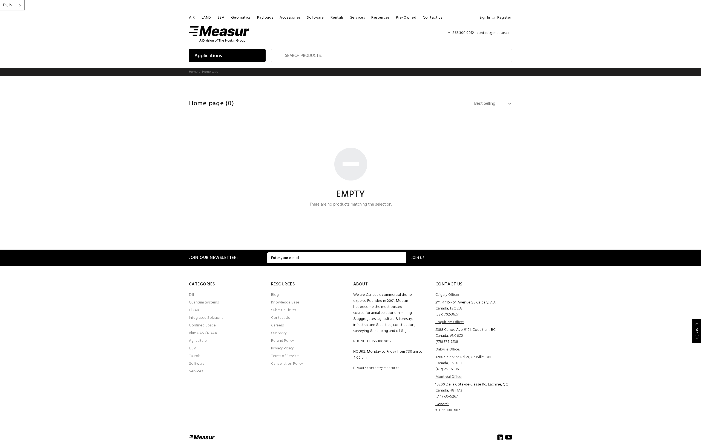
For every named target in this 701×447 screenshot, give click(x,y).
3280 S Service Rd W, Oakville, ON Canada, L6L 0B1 (463, 360)
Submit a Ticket (283, 310)
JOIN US (418, 258)
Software (197, 364)
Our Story (279, 333)
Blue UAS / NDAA (203, 333)
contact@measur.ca (383, 368)
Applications (208, 56)
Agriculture (198, 341)
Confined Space (202, 325)
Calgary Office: (447, 295)
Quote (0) (697, 331)
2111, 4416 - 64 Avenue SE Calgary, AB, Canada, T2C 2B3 (465, 305)
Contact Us (280, 318)
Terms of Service (285, 356)
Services (196, 371)
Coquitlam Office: (449, 322)
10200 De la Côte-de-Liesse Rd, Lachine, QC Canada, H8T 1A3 (471, 387)
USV (192, 348)
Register (504, 17)
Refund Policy (282, 341)
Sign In (484, 17)
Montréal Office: (448, 377)
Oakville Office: (447, 349)
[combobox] (12, 5)
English (8, 5)
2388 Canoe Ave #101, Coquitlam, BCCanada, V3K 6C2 (465, 333)
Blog (275, 295)
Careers (277, 325)
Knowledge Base (285, 302)
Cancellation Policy (287, 364)
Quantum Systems (204, 302)
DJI (191, 295)
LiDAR (194, 310)
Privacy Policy (282, 348)
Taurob (194, 356)
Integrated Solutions (206, 318)
